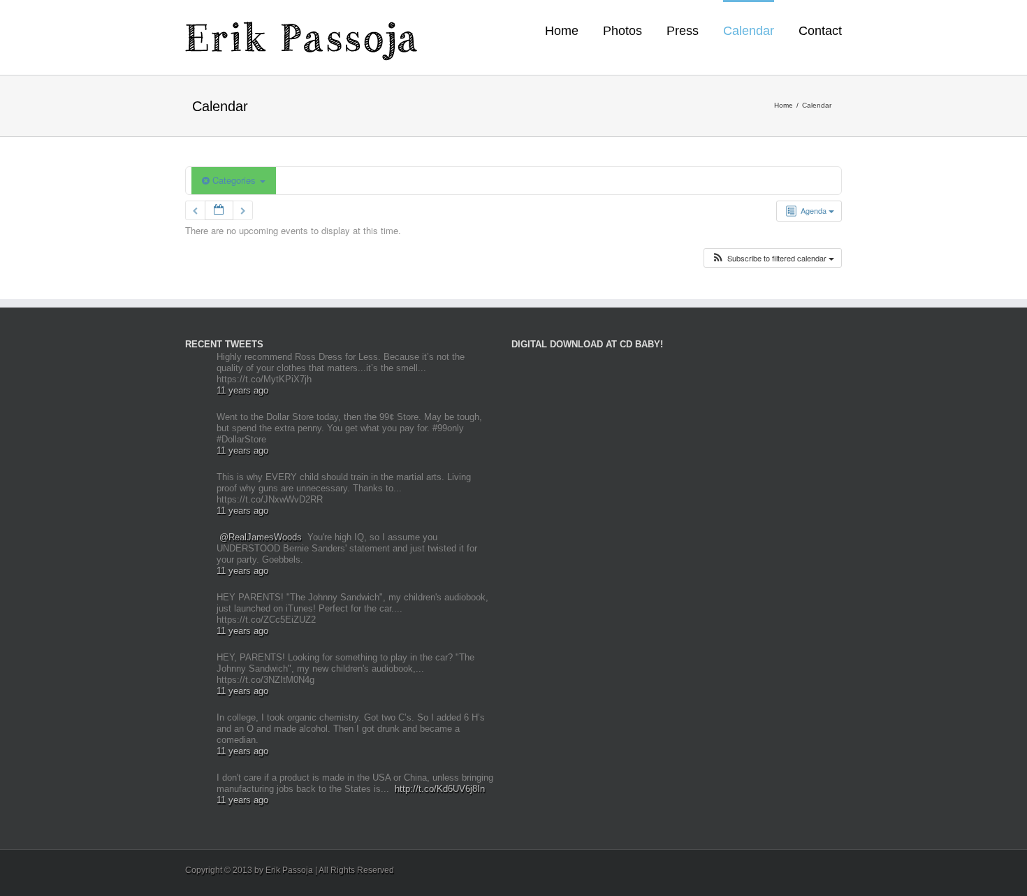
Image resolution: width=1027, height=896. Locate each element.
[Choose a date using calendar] (219, 211)
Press (683, 31)
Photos (622, 31)
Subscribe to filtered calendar (777, 257)
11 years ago (242, 390)
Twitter (817, 868)
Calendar (748, 31)
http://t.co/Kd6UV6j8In (440, 788)
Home (561, 31)
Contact (820, 31)
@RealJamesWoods (260, 537)
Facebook (839, 868)
